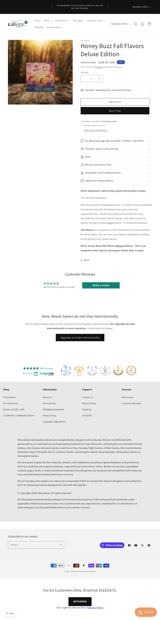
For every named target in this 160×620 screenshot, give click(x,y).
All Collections (10, 403)
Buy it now (115, 110)
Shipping (98, 67)
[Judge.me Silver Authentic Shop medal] (92, 371)
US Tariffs (87, 415)
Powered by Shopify (88, 571)
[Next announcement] (107, 7)
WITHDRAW (80, 601)
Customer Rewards (131, 403)
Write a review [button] (101, 285)
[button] (47, 20)
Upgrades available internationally (80, 337)
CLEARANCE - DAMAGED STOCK (18, 415)
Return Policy (89, 403)
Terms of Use (49, 403)
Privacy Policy (49, 415)
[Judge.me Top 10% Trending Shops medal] (131, 371)
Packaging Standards (53, 409)
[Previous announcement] (52, 7)
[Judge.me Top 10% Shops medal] (118, 371)
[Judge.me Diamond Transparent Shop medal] (66, 371)
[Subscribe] (60, 545)
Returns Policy (95, 607)
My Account (128, 397)
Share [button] (87, 260)
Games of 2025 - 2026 (14, 409)
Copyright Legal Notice (54, 421)
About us (47, 397)
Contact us (87, 397)
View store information (95, 130)
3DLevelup (75, 571)
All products (9, 397)
